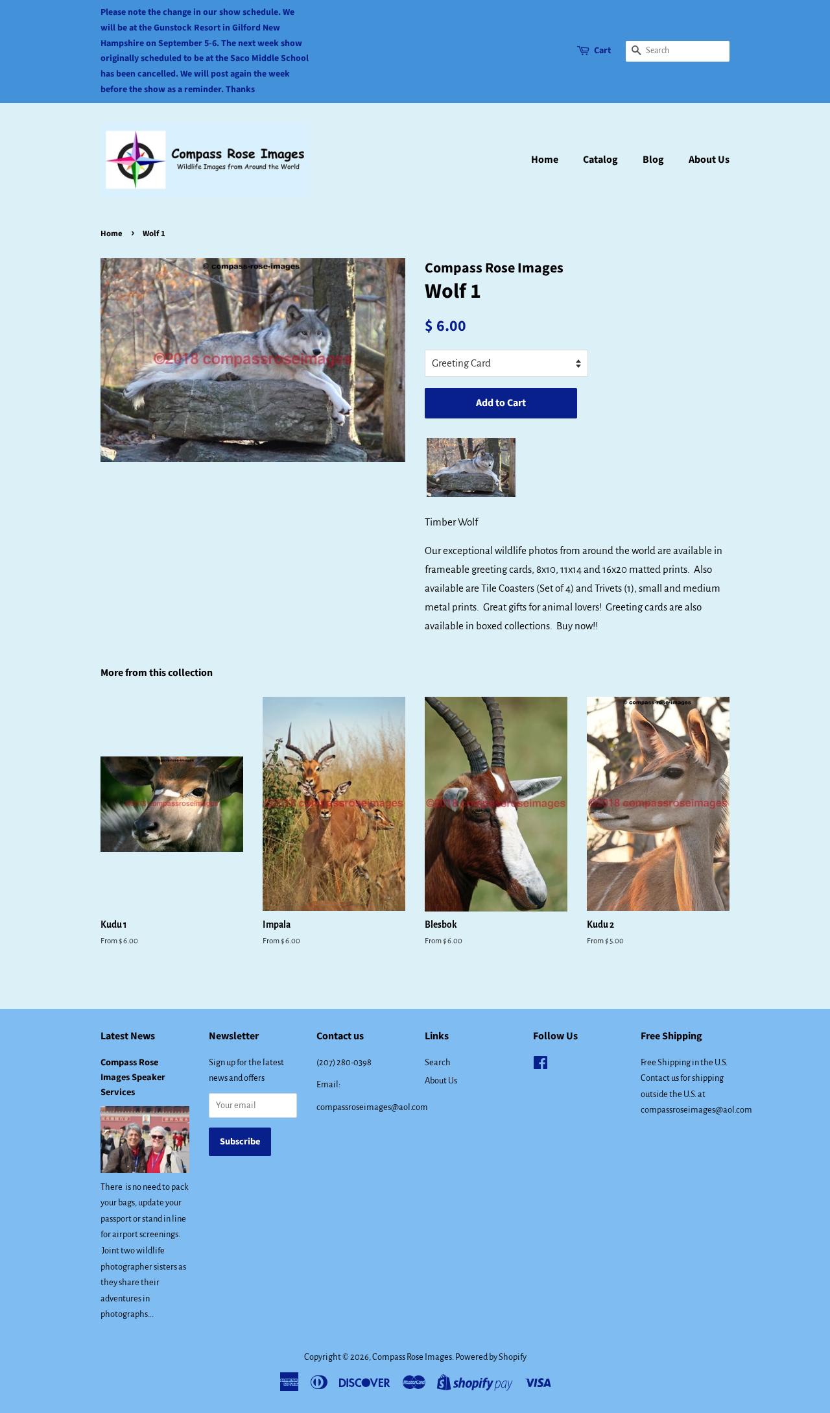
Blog (653, 159)
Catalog (600, 159)
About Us (709, 159)
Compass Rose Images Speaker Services (133, 1077)
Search (438, 1062)
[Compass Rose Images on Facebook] (540, 1065)
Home (544, 159)
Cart (602, 50)
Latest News (128, 1036)
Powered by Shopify (491, 1357)
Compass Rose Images (412, 1357)
